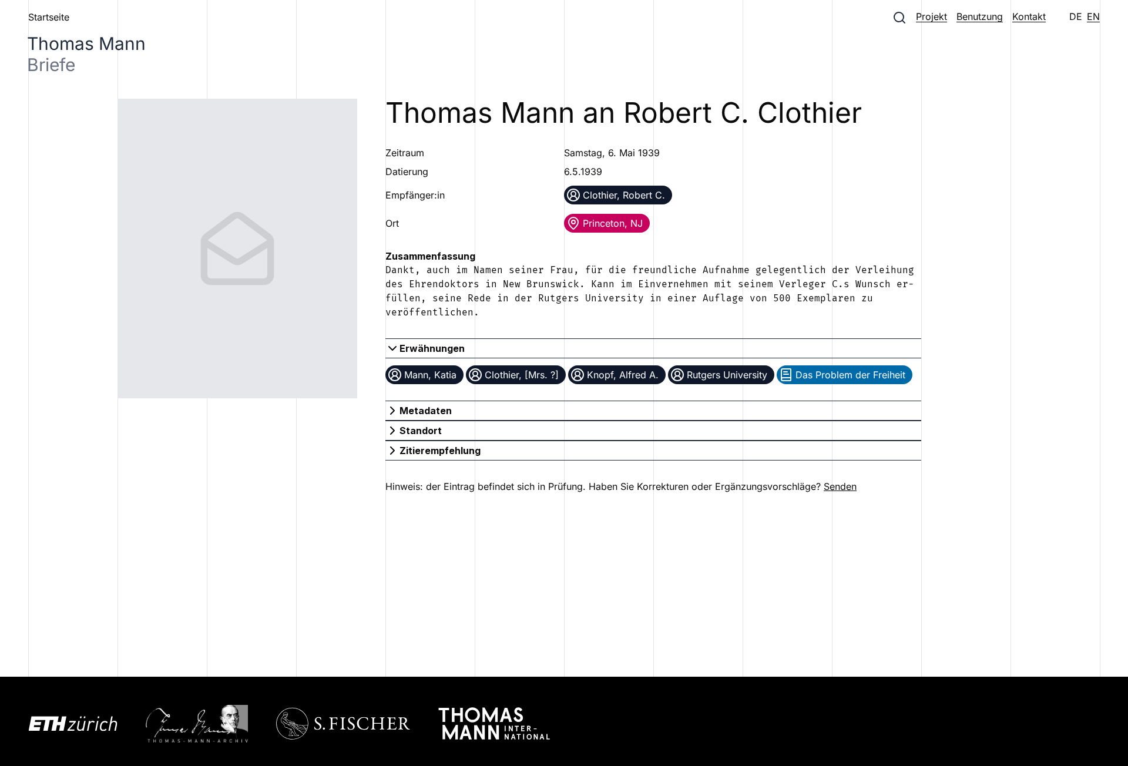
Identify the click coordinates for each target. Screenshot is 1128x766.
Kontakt (1029, 16)
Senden (840, 486)
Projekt (931, 16)
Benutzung (979, 16)
